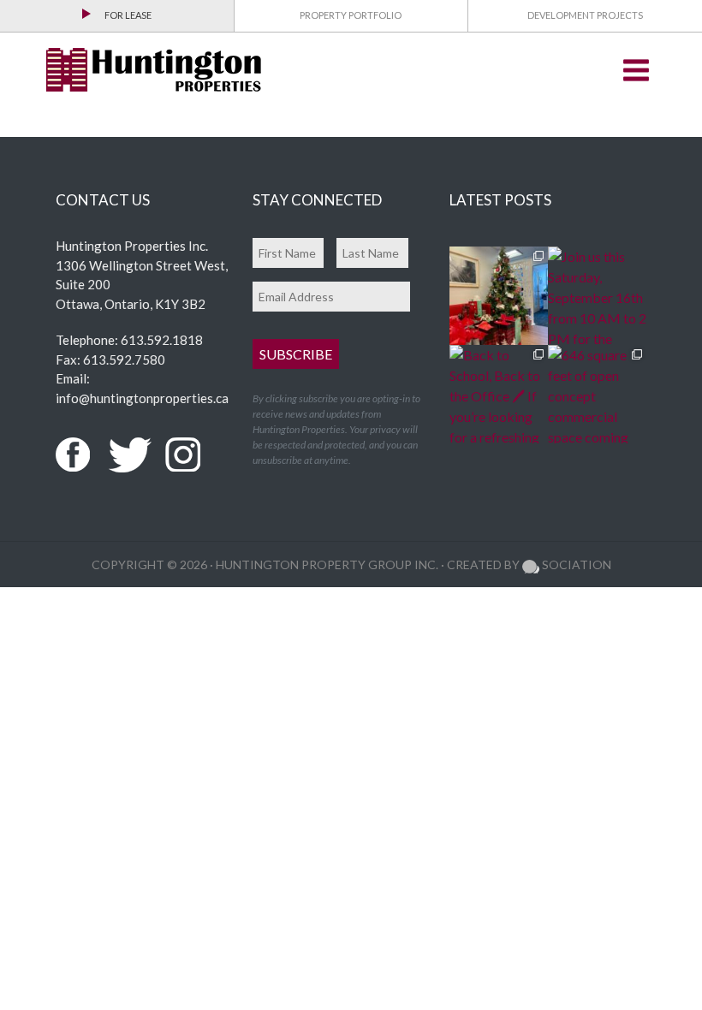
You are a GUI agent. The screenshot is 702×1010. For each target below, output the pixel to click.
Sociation (575, 564)
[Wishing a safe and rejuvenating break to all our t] (498, 296)
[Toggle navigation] (636, 70)
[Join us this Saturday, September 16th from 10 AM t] (597, 296)
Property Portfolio (351, 15)
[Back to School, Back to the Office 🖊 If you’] (498, 394)
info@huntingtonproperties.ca (142, 398)
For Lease (128, 15)
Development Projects (585, 15)
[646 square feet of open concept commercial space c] (597, 394)
